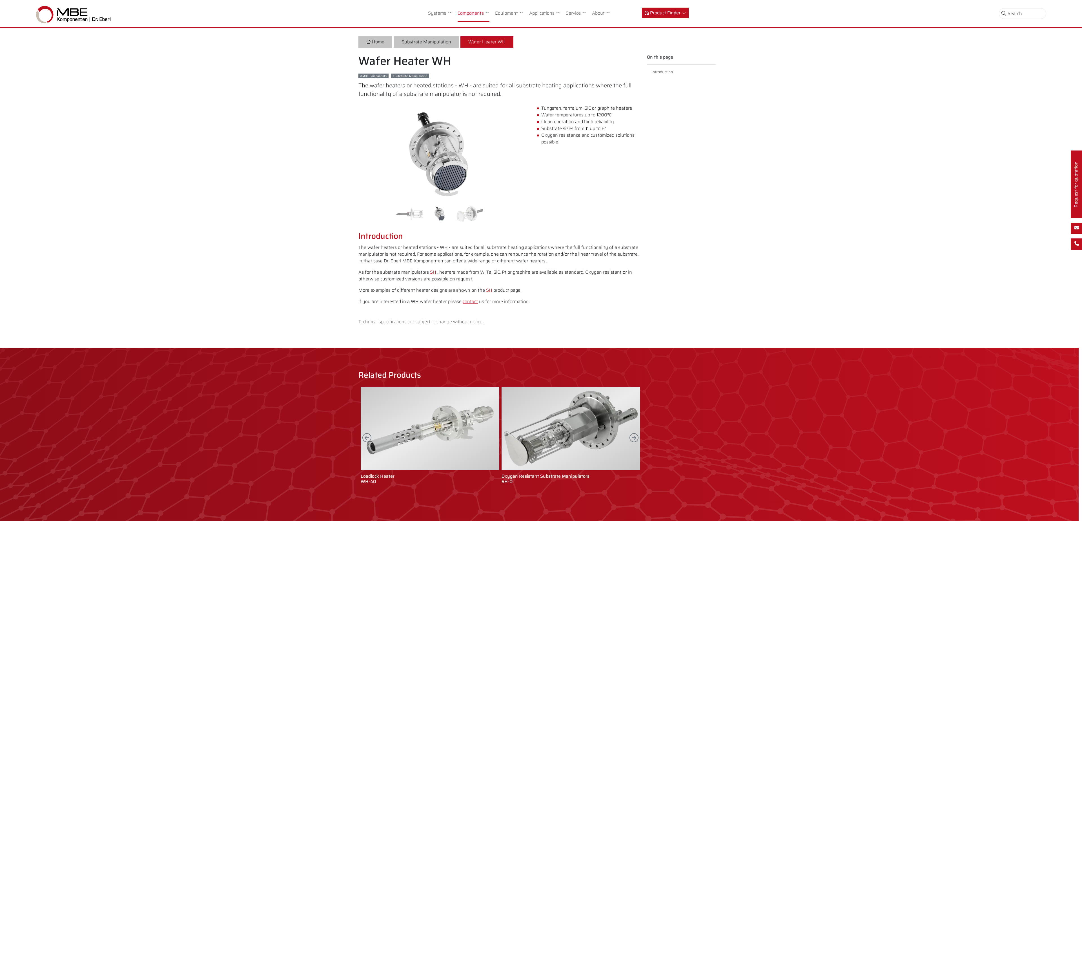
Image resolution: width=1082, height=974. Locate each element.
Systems (437, 13)
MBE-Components (374, 76)
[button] (450, 12)
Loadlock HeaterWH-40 (377, 478)
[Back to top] (1072, 964)
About (598, 13)
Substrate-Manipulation (411, 76)
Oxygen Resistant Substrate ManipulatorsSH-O (545, 478)
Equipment (506, 13)
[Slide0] (410, 214)
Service (573, 13)
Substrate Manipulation (426, 41)
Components (471, 13)
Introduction (662, 72)
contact (470, 301)
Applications (542, 13)
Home (378, 41)
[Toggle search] (1003, 13)
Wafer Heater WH (486, 41)
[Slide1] (440, 214)
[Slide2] (470, 214)
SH (433, 272)
